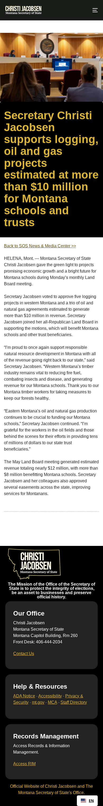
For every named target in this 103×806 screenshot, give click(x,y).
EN (91, 801)
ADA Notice (24, 696)
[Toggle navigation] (82, 10)
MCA (52, 702)
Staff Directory (73, 702)
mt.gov (38, 702)
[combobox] (87, 800)
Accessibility (50, 696)
